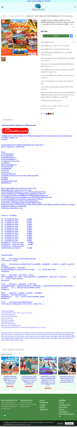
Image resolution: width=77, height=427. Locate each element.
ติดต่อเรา (56, 36)
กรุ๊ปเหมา (61, 409)
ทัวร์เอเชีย (49, 106)
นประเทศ (45, 409)
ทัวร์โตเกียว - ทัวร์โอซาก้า (64, 106)
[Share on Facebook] (46, 114)
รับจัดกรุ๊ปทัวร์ (63, 407)
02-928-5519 (27, 402)
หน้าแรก (42, 400)
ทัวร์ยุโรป (42, 407)
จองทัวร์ (61, 402)
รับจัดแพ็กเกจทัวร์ (64, 405)
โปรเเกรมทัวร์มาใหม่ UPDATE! (17, 16)
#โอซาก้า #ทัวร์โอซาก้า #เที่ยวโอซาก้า (13, 350)
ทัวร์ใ (41, 409)
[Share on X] (48, 114)
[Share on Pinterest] (51, 114)
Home (4, 16)
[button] (75, 7)
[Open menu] (2, 7)
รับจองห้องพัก (63, 412)
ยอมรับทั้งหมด (69, 423)
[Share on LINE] (53, 114)
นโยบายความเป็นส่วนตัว (17, 424)
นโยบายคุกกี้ (27, 424)
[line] (5, 415)
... (7, 16)
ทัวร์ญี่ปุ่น (54, 106)
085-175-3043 (25, 406)
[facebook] (2, 415)
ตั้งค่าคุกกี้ (60, 423)
